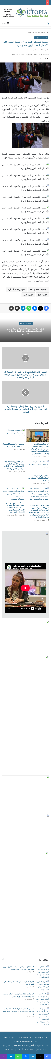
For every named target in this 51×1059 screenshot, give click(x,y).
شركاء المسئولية (34, 32)
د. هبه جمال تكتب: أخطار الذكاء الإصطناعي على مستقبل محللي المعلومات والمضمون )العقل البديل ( (18, 1011)
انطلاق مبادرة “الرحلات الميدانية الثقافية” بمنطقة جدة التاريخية (38, 478)
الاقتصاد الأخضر (18, 1045)
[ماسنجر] (34, 308)
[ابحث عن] (48, 23)
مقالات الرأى (29, 1049)
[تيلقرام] (23, 308)
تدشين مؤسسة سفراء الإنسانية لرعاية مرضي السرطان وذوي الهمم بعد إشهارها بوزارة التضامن (25, 331)
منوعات (38, 1045)
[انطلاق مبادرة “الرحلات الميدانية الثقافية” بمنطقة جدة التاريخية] (37, 466)
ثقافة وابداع (7, 1045)
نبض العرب (9, 1049)
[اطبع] (11, 308)
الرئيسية (44, 32)
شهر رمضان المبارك (16, 289)
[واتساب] (28, 308)
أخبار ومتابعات (29, 1045)
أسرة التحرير (18, 1049)
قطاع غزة (42, 295)
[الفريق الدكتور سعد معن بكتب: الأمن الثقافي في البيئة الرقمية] (42, 985)
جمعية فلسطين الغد (38, 289)
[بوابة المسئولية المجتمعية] (25, 13)
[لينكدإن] (32, 1056)
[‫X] (40, 308)
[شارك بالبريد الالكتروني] (17, 308)
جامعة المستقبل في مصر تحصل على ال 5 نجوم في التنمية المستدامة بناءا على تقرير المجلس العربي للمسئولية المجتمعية (15, 507)
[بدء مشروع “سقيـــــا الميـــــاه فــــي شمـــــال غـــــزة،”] (13, 435)
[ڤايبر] (3, 1056)
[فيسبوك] (46, 308)
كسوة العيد (28, 295)
